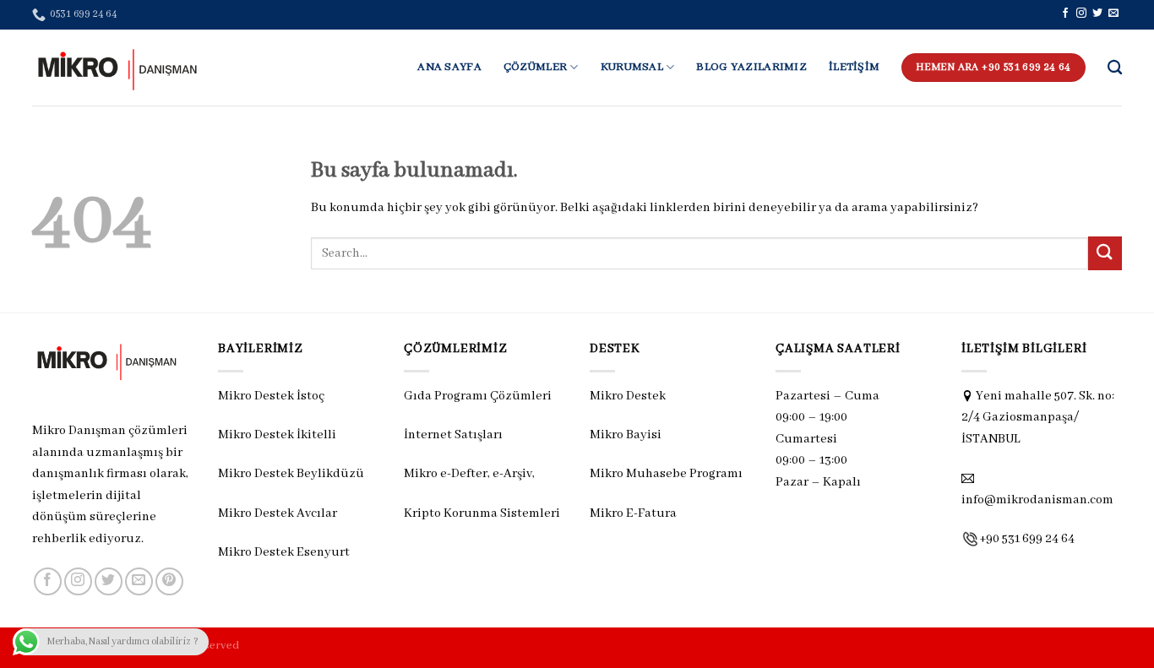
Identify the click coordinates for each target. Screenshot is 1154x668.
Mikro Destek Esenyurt (284, 552)
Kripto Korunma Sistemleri (482, 513)
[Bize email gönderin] (1113, 13)
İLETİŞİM (854, 67)
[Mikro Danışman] (116, 67)
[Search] (1115, 68)
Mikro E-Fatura (633, 513)
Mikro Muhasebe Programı (666, 473)
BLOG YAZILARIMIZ (751, 67)
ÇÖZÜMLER (535, 67)
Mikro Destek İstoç (271, 396)
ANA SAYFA (449, 67)
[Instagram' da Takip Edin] (1081, 13)
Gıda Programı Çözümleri (478, 396)
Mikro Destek (628, 396)
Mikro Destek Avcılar (277, 513)
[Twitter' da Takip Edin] (1097, 13)
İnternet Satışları (453, 435)
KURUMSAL (632, 67)
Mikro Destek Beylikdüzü (291, 473)
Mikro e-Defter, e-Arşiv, (470, 473)
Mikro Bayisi (625, 435)
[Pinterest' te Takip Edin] (169, 581)
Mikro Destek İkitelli (277, 435)
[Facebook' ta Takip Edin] (1065, 13)
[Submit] (1105, 252)
